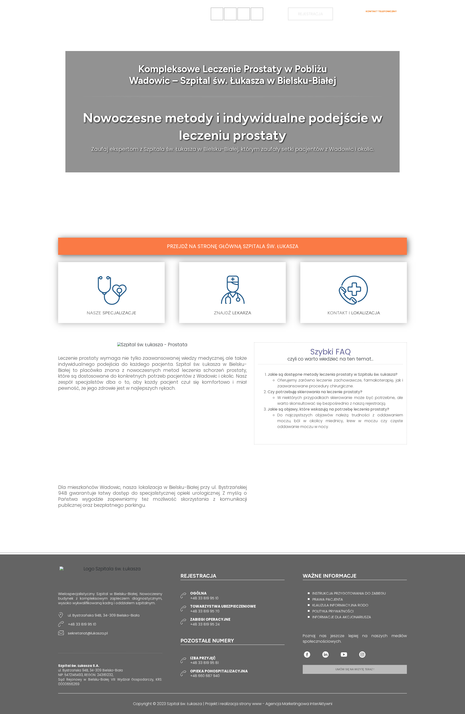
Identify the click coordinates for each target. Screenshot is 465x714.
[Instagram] (362, 654)
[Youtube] (344, 654)
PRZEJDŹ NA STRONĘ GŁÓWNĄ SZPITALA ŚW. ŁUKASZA (232, 246)
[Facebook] (307, 654)
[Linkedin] (325, 654)
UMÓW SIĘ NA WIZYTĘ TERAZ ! (354, 669)
